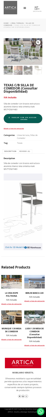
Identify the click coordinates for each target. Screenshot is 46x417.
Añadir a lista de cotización (14, 128)
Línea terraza (17, 23)
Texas (19, 143)
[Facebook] (19, 396)
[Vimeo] (23, 396)
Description (10, 151)
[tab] (10, 151)
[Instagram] (26, 396)
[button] (25, 8)
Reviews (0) (25, 151)
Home (6, 23)
